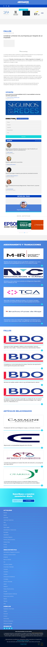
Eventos (5, 544)
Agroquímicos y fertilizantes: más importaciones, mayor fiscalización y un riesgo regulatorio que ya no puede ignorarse (21, 149)
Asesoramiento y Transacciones (10, 529)
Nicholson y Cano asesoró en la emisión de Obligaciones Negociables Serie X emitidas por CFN (22, 281)
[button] (3, 6)
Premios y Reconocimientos (9, 539)
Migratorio (6, 586)
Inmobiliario (6, 579)
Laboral (5, 584)
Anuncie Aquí (6, 618)
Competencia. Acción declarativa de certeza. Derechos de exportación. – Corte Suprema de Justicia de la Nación (23, 365)
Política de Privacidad (8, 623)
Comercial (6, 569)
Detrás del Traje (7, 542)
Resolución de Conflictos (8, 596)
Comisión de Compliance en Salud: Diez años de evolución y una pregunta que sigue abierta (23, 463)
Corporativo (6, 571)
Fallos (5, 522)
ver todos (37, 140)
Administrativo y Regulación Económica (11, 552)
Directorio (26, 7)
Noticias (5, 524)
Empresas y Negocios (8, 537)
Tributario (5, 601)
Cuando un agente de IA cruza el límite (14, 162)
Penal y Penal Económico (9, 588)
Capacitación (6, 534)
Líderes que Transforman (8, 520)
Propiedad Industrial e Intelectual (10, 593)
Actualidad (6, 7)
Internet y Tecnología (8, 581)
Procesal (5, 591)
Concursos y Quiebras (8, 564)
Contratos (5, 574)
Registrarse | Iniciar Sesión (9, 608)
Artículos (5, 512)
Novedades (6, 532)
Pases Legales (6, 527)
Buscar (23, 136)
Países (31, 7)
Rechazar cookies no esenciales (23, 640)
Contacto (5, 616)
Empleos (20, 7)
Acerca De (6, 613)
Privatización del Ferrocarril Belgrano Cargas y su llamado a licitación (22, 428)
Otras (5, 603)
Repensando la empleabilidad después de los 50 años (18, 445)
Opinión (5, 515)
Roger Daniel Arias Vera (23, 209)
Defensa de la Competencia (9, 576)
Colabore (5, 611)
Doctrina (5, 547)
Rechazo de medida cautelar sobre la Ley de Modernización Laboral (21, 382)
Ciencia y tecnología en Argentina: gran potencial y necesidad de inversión (22, 173)
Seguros (5, 598)
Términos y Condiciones (8, 621)
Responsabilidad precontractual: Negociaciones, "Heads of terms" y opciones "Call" (22, 186)
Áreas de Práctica (39, 7)
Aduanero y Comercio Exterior (10, 554)
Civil (4, 562)
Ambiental (6, 557)
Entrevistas (6, 517)
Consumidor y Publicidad (8, 566)
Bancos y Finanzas (7, 559)
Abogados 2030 (14, 7)
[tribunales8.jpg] (23, 52)
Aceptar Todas (23, 644)
